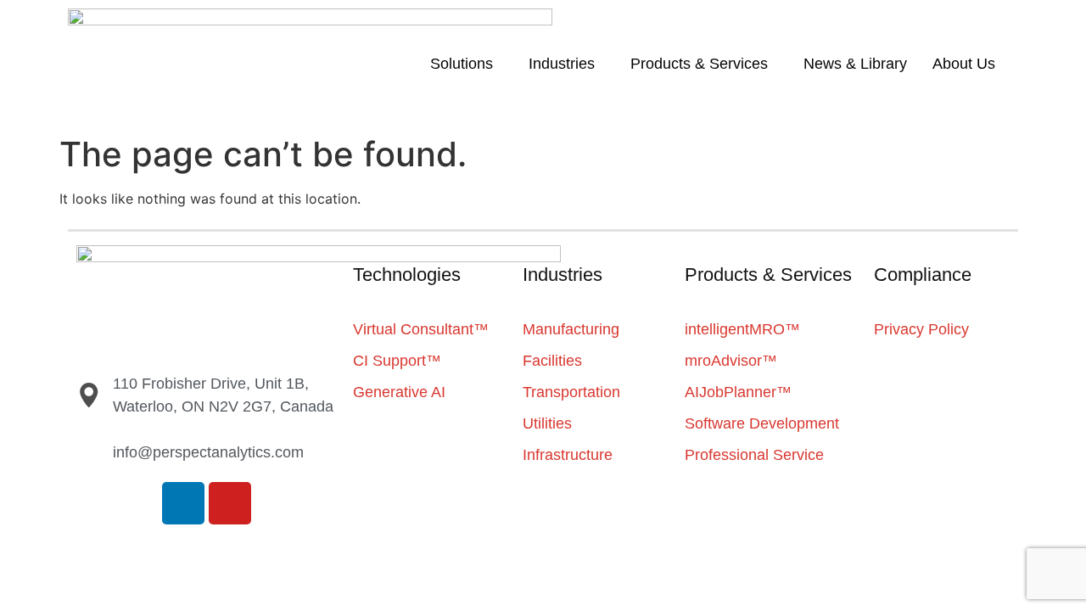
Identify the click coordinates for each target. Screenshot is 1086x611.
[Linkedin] (183, 503)
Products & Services (699, 63)
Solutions (461, 63)
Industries (562, 63)
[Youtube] (230, 503)
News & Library (855, 63)
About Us (963, 63)
